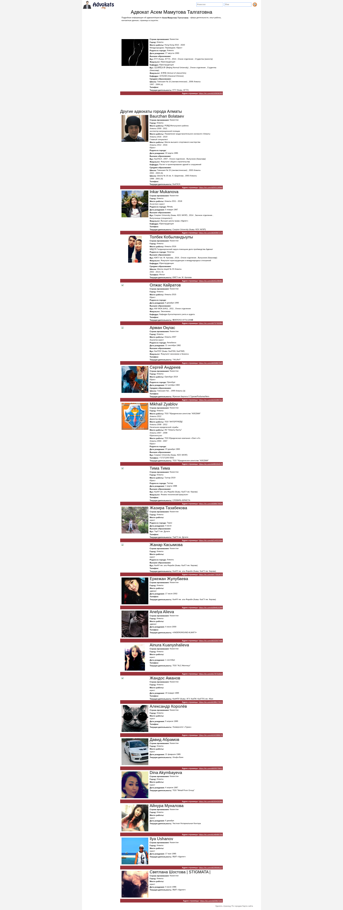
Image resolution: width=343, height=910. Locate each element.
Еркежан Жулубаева (169, 578)
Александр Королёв (168, 706)
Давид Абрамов (164, 739)
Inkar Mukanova (164, 192)
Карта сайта (247, 906)
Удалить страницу (223, 906)
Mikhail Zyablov (164, 404)
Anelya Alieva (162, 612)
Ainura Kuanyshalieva (169, 645)
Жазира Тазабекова (168, 508)
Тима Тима (160, 468)
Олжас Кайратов (165, 285)
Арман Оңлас (162, 327)
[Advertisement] (171, 29)
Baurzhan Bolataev (167, 116)
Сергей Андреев (165, 367)
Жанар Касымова (166, 544)
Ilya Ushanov (161, 838)
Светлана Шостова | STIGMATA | (180, 872)
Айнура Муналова (167, 805)
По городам (237, 906)
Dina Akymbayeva (166, 772)
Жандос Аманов (165, 678)
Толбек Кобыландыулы (171, 237)
